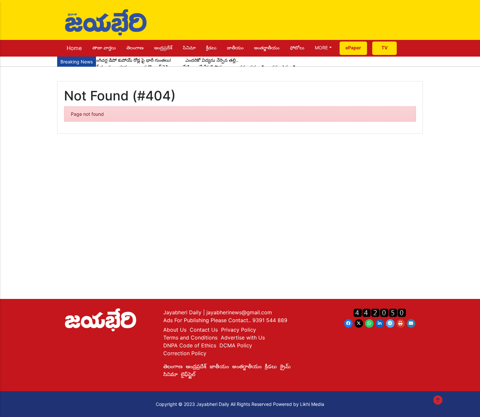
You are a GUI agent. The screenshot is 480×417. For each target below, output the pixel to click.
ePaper (353, 47)
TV (384, 47)
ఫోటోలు (297, 47)
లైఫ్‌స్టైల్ (188, 374)
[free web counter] (379, 312)
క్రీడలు (211, 47)
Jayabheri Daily (183, 312)
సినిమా (189, 47)
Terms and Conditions (190, 337)
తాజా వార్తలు (104, 47)
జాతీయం (235, 47)
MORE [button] (321, 47)
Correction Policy (184, 353)
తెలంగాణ (135, 47)
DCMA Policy (235, 345)
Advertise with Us (243, 337)
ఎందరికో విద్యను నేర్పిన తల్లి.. (211, 60)
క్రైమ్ (285, 366)
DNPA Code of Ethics (189, 345)
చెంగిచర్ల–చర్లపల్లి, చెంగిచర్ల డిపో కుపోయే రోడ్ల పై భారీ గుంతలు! (115, 60)
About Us (174, 329)
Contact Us (204, 329)
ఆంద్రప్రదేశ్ (163, 47)
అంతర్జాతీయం (267, 47)
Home (74, 48)
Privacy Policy (238, 329)
